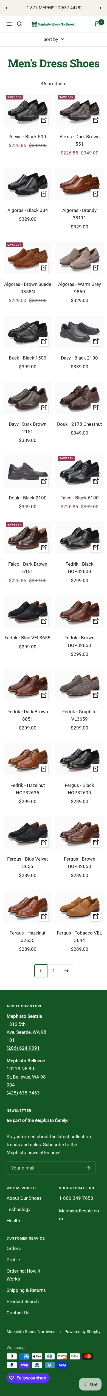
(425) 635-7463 (23, 1093)
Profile (13, 1259)
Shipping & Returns (26, 1290)
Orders (14, 1248)
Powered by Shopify (82, 1331)
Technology (18, 1209)
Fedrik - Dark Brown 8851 (27, 715)
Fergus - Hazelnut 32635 (28, 936)
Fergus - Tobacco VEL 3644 (79, 936)
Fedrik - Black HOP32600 (80, 567)
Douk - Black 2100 (28, 498)
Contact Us (18, 1312)
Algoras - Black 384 (27, 210)
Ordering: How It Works (24, 1275)
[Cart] (97, 23)
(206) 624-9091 (23, 1048)
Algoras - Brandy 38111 (79, 214)
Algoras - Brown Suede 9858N (27, 287)
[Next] (66, 970)
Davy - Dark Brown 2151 (27, 427)
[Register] (88, 1168)
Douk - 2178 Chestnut (79, 424)
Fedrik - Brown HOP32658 (79, 641)
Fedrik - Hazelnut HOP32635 (27, 789)
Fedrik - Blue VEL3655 (27, 637)
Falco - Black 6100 (79, 498)
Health (13, 1220)
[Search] (19, 23)
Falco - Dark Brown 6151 (27, 567)
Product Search (23, 1301)
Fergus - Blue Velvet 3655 (27, 862)
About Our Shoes (24, 1198)
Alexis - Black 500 (27, 136)
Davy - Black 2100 (79, 358)
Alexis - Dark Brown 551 (80, 140)
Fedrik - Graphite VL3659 (79, 715)
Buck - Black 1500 (27, 358)
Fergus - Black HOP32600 (79, 789)
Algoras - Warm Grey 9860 (79, 287)
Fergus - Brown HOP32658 (79, 862)
